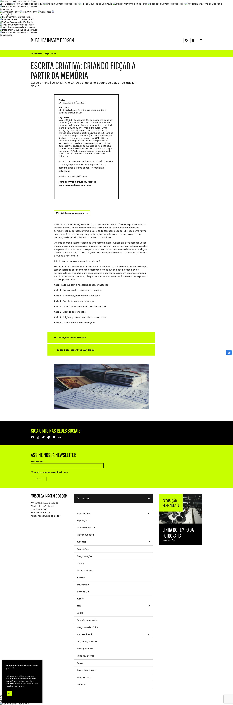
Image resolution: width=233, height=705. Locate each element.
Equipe (80, 663)
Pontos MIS (83, 591)
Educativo (83, 584)
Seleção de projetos (87, 620)
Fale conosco (84, 677)
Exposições (83, 520)
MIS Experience (85, 570)
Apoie (80, 598)
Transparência (85, 648)
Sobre (80, 613)
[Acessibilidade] (193, 40)
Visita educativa (85, 535)
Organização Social (87, 641)
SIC (1, 701)
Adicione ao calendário (73, 213)
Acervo (81, 577)
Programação (84, 556)
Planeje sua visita (86, 527)
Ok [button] (9, 693)
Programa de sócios (87, 627)
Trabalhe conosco (86, 670)
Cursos (80, 563)
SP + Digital (6, 3)
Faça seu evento (85, 656)
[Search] (149, 498)
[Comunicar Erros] (53, 11)
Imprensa (82, 684)
